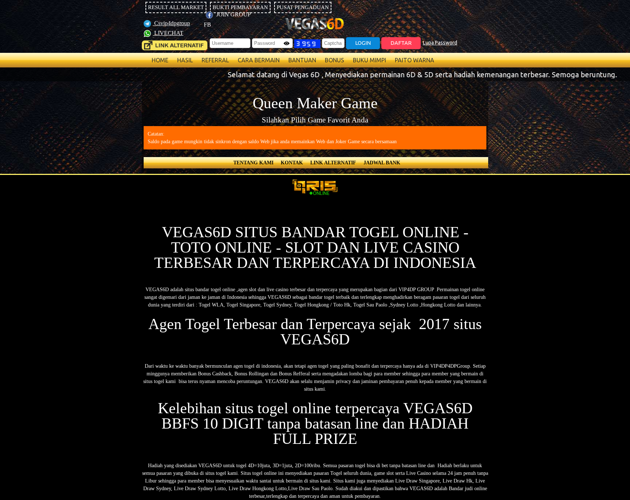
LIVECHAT (168, 33)
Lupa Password (440, 43)
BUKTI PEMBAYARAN (240, 7)
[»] (174, 45)
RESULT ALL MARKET (176, 7)
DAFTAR (401, 43)
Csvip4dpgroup (171, 23)
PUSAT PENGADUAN (303, 7)
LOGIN (363, 43)
